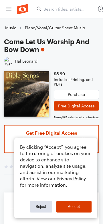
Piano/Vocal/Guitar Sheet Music (55, 27)
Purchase (76, 94)
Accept (74, 206)
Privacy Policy (71, 178)
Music (10, 27)
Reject (41, 206)
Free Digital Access (76, 105)
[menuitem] (8, 9)
